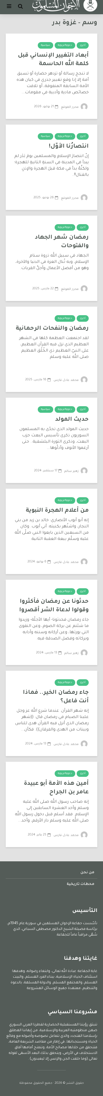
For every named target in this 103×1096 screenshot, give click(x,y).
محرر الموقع (70, 107)
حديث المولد (72, 420)
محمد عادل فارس (67, 380)
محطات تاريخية (80, 884)
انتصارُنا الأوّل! (69, 147)
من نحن (87, 873)
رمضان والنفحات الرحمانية (52, 329)
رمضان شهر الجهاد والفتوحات (62, 242)
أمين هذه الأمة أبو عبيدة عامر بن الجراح (56, 788)
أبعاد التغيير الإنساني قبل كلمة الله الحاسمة (53, 60)
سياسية (45, 45)
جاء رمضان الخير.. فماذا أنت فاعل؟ (56, 697)
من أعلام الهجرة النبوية (57, 511)
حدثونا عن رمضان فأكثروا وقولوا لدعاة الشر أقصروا (54, 606)
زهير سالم (72, 471)
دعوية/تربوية (65, 45)
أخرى (83, 45)
